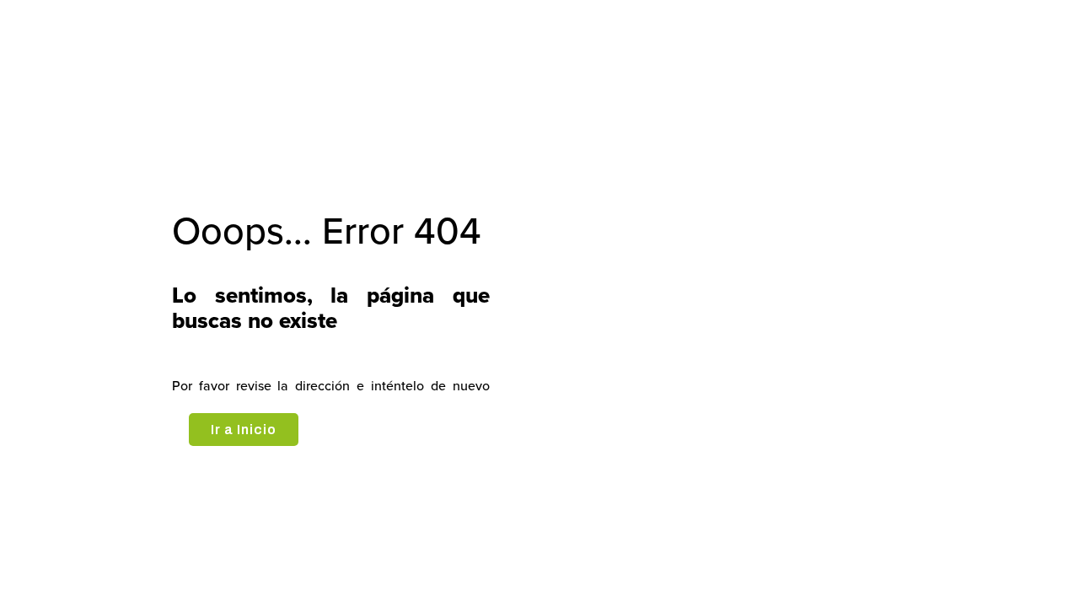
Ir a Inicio (243, 429)
